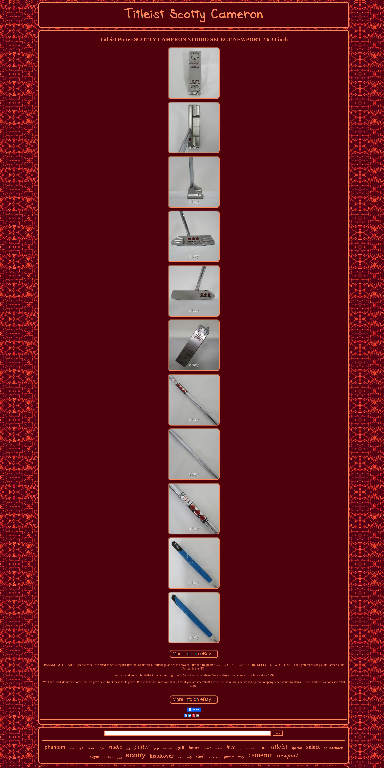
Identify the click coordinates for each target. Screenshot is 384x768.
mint (119, 758)
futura (194, 748)
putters (229, 757)
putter (142, 746)
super (94, 756)
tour (263, 747)
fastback (219, 748)
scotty (136, 755)
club (128, 749)
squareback (333, 748)
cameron (260, 755)
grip (156, 748)
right (102, 748)
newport (287, 755)
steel (200, 756)
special (296, 748)
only (189, 757)
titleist (279, 746)
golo (81, 748)
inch (231, 747)
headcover (162, 756)
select (313, 746)
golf (180, 747)
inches (167, 748)
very (241, 757)
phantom (55, 747)
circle (108, 756)
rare (241, 749)
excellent (214, 757)
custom (250, 748)
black (91, 748)
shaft (180, 757)
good (207, 748)
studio (115, 747)
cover (72, 748)
